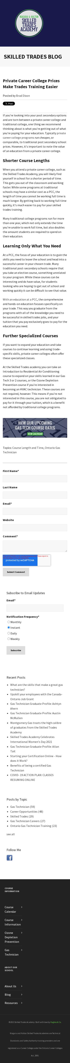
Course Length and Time (27, 448)
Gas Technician (22, 807)
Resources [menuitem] (11, 1003)
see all (11, 834)
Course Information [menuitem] (12, 890)
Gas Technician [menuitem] (11, 952)
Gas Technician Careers (27, 821)
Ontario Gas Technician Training (33, 826)
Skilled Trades (22, 816)
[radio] (35, 623)
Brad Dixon (23, 95)
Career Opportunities (26, 811)
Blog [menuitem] (8, 994)
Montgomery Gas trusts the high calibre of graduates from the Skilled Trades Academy (35, 727)
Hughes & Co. (55, 1022)
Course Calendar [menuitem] (10, 909)
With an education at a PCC (20, 299)
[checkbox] (35, 631)
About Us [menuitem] (10, 986)
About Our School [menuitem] (11, 969)
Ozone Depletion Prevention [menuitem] (12, 937)
